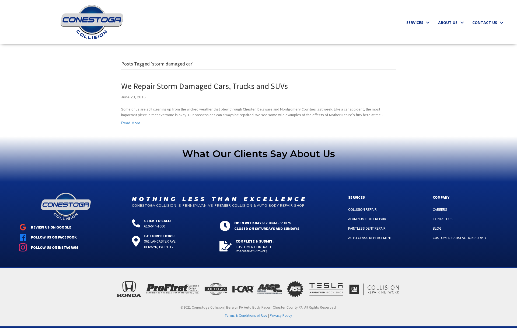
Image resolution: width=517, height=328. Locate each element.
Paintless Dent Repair (367, 228)
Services (414, 22)
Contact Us (484, 22)
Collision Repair (362, 209)
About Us (447, 22)
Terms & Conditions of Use (246, 315)
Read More (130, 123)
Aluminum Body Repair (367, 218)
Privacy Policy (281, 315)
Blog (437, 228)
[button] (427, 22)
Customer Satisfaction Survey (460, 237)
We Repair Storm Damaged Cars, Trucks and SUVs (204, 86)
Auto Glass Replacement (370, 237)
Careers (440, 209)
